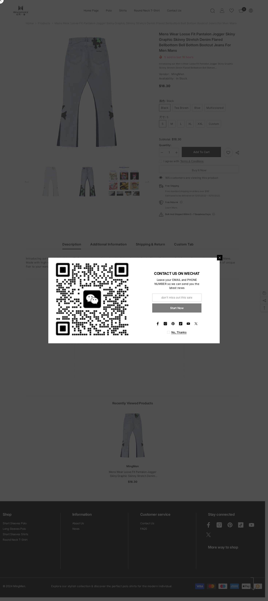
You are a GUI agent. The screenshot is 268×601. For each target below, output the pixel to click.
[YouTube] (188, 323)
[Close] (219, 257)
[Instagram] (165, 323)
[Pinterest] (173, 323)
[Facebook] (158, 323)
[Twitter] (196, 323)
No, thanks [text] (179, 332)
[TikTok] (181, 323)
